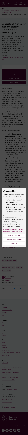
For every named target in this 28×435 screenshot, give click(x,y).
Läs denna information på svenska (12, 231)
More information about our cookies (13, 229)
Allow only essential (14, 235)
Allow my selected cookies (14, 239)
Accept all (14, 243)
